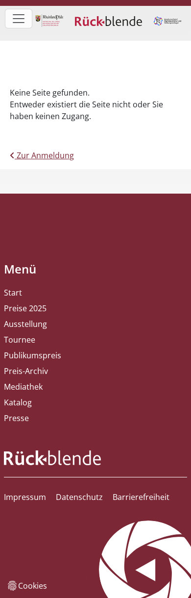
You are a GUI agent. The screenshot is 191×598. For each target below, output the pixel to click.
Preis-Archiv (26, 371)
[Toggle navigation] (18, 18)
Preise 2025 (25, 308)
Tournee (19, 339)
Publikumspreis (32, 355)
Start (13, 292)
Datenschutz (79, 497)
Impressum (25, 497)
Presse (16, 418)
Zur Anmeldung (44, 155)
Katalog (18, 402)
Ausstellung (25, 324)
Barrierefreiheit (141, 497)
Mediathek (23, 386)
